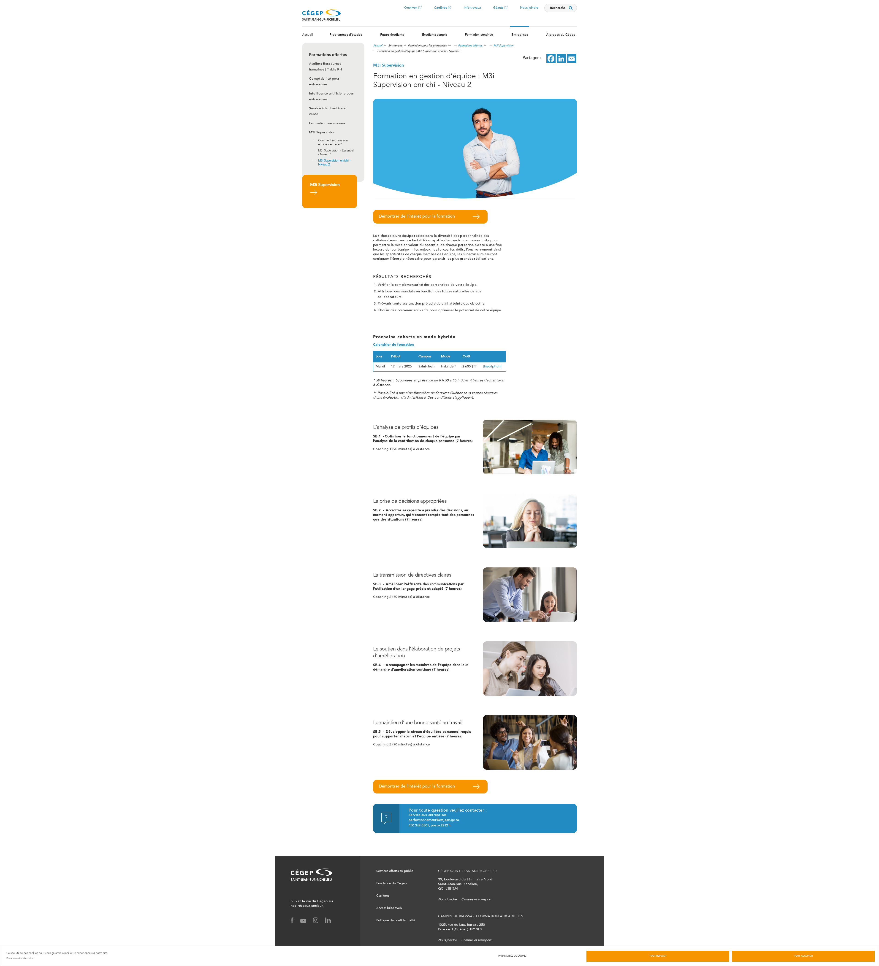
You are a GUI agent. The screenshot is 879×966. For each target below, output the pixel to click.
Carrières (440, 11)
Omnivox (410, 11)
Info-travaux (472, 8)
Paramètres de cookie (512, 956)
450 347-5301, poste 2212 (428, 825)
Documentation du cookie (19, 958)
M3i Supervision (322, 132)
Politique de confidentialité (395, 920)
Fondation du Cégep (391, 883)
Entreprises (519, 35)
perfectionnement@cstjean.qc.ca (434, 820)
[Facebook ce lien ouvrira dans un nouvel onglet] (551, 58)
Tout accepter (803, 956)
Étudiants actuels (434, 35)
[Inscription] (492, 366)
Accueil (307, 35)
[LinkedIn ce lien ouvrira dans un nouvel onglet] (561, 58)
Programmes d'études (346, 35)
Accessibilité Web (389, 908)
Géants (498, 11)
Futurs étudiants (392, 35)
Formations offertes (470, 45)
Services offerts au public (394, 871)
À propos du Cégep (560, 35)
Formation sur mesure (327, 123)
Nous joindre (529, 8)
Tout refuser (657, 956)
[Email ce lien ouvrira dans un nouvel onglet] (571, 58)
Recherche (558, 8)
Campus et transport (476, 899)
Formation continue (479, 35)
